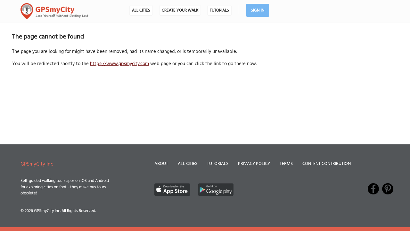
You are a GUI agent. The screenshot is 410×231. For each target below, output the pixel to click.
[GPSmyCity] (54, 11)
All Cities (141, 10)
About (161, 163)
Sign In (258, 10)
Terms (286, 163)
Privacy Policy (254, 163)
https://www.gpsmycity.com (119, 64)
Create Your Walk (180, 10)
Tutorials (219, 10)
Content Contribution (326, 163)
